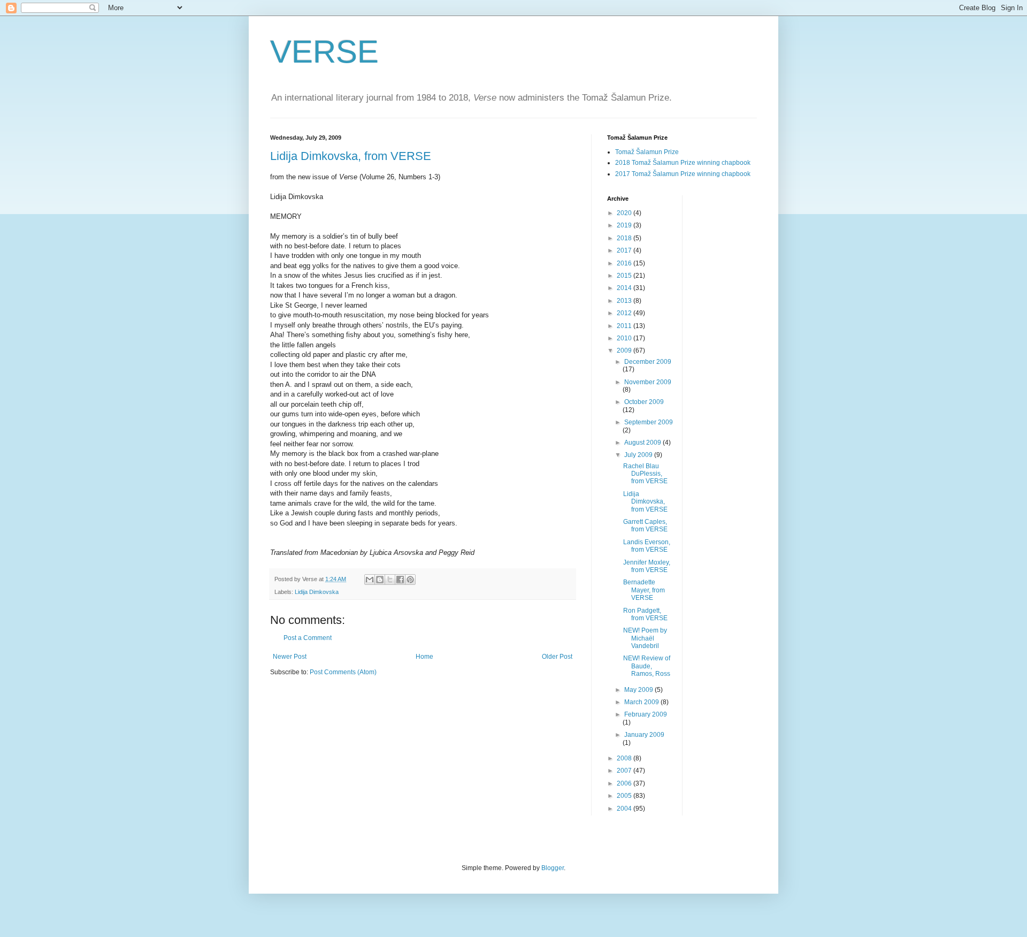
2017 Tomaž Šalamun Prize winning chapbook (682, 174)
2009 (625, 350)
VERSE (324, 52)
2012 (625, 313)
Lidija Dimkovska (317, 592)
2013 (625, 300)
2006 (625, 783)
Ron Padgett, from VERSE (645, 614)
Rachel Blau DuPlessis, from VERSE (645, 473)
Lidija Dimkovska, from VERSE (350, 156)
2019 (625, 225)
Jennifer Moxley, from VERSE (646, 566)
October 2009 (644, 402)
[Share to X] (390, 579)
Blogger (552, 868)
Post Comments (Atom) (343, 672)
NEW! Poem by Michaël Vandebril (645, 638)
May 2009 (639, 690)
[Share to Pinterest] (410, 579)
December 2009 (647, 361)
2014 (625, 288)
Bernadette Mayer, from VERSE (644, 589)
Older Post (557, 656)
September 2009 (648, 422)
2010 (625, 338)
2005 (625, 795)
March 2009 (642, 702)
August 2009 (643, 442)
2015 (625, 275)
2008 (625, 758)
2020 (625, 213)
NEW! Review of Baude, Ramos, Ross (646, 665)
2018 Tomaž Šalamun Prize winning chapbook (682, 162)
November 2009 (647, 382)
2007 (625, 770)
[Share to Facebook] (400, 579)
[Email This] (369, 579)
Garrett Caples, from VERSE (645, 525)
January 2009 (644, 734)
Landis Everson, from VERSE (646, 545)
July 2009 (639, 455)
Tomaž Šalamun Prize (647, 152)
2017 (625, 250)
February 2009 (645, 714)
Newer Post (289, 656)
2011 (625, 326)
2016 (625, 263)
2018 (625, 238)
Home (424, 656)
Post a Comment (307, 638)
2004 (625, 808)
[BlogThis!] (379, 579)
